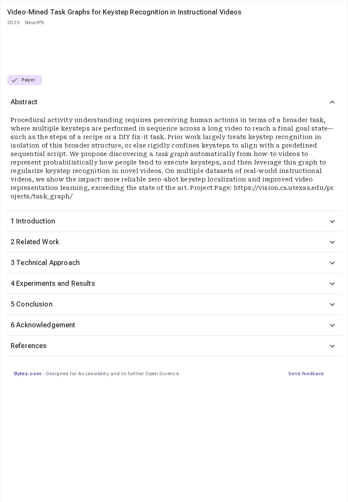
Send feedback (306, 373)
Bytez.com (27, 373)
